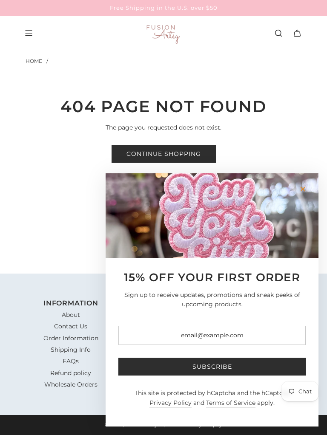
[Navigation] (28, 33)
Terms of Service (230, 403)
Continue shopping (163, 154)
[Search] (278, 33)
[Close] (302, 189)
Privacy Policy (170, 403)
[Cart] (297, 33)
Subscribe (212, 366)
